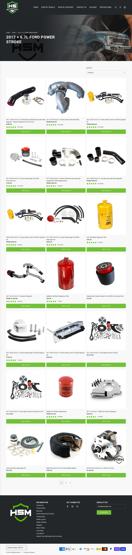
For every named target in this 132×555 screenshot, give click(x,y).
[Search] (115, 7)
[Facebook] (67, 506)
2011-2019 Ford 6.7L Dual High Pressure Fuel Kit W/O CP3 (24, 411)
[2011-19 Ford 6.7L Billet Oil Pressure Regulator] (106, 389)
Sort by (89, 68)
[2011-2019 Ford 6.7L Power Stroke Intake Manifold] (66, 97)
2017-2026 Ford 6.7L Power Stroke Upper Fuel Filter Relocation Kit (62, 238)
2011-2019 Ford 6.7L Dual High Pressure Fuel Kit (102, 353)
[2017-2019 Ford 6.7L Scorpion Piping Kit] (25, 274)
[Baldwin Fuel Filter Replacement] (66, 389)
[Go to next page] (70, 482)
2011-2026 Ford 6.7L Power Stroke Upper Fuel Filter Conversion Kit (22, 180)
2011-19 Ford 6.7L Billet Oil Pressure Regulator (101, 411)
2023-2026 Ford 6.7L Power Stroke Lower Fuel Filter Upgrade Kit (25, 238)
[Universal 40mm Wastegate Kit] (25, 446)
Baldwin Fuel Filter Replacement (56, 411)
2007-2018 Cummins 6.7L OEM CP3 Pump (100, 468)
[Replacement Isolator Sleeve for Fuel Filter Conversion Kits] (106, 274)
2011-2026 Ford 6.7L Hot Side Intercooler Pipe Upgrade (104, 178)
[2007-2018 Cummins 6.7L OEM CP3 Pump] (106, 446)
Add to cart (26, 131)
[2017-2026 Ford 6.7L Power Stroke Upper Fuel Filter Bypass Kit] (25, 330)
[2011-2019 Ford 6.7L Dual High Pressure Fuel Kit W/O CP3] (25, 389)
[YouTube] (77, 506)
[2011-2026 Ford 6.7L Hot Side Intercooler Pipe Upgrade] (106, 156)
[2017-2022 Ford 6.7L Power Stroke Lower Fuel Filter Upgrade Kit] (106, 97)
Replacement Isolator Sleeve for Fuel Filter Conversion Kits (105, 296)
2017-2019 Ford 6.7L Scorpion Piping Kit (19, 296)
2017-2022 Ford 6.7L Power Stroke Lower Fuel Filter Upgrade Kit (106, 121)
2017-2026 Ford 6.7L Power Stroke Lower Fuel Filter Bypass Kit (65, 354)
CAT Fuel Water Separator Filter (97, 237)
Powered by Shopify (29, 552)
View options (66, 131)
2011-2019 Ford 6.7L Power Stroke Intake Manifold (62, 119)
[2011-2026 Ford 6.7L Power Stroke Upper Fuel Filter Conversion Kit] (25, 156)
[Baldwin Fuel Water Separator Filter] (66, 274)
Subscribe (104, 512)
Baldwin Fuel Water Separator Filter (57, 296)
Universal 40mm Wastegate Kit (16, 468)
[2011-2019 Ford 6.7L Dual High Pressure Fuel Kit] (106, 330)
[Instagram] (72, 506)
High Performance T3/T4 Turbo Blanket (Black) (61, 468)
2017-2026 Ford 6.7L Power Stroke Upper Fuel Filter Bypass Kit (25, 354)
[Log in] (120, 7)
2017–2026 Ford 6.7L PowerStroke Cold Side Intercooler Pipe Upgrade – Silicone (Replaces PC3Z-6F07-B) (25, 121)
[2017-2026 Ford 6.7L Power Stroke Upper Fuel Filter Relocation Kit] (66, 215)
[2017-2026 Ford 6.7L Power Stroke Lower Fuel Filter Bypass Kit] (66, 330)
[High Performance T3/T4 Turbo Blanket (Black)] (66, 446)
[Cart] (125, 7)
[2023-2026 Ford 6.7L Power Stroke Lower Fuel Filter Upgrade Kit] (25, 215)
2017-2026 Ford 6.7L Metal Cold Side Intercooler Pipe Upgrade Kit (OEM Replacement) (63, 180)
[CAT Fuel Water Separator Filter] (106, 215)
